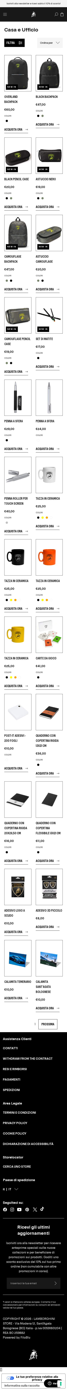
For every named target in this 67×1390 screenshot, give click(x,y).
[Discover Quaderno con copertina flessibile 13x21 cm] (49, 800)
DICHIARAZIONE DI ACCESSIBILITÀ (28, 1143)
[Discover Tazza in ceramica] (49, 475)
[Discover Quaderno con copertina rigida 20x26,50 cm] (17, 800)
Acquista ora (13, 129)
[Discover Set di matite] (49, 315)
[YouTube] (19, 1209)
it (4, 1189)
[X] (35, 1209)
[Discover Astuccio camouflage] (49, 233)
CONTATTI (10, 1048)
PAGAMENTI (11, 1079)
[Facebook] (5, 1209)
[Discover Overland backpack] (17, 73)
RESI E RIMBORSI (15, 1069)
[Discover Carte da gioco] (49, 635)
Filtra (10, 43)
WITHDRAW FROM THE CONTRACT (28, 1058)
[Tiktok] (43, 1209)
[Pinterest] (27, 1209)
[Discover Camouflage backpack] (17, 233)
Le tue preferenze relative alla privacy (37, 1378)
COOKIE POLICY (14, 1133)
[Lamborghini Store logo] (33, 14)
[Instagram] (12, 1209)
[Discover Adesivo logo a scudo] (17, 887)
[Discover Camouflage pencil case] (17, 315)
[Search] (56, 14)
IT (10, 1189)
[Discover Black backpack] (49, 73)
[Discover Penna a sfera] (17, 398)
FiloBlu (25, 1337)
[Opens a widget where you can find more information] (53, 1383)
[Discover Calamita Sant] (49, 958)
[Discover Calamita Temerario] (17, 958)
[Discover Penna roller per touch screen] (17, 475)
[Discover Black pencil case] (17, 156)
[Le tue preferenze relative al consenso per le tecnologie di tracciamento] (60, 1383)
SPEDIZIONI (11, 1090)
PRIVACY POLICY (15, 1123)
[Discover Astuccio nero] (49, 156)
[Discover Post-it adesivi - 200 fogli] (17, 712)
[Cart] (62, 14)
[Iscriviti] (55, 1283)
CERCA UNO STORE (17, 1166)
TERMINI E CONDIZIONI (19, 1112)
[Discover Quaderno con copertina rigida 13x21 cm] (49, 712)
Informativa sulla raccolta (21, 1385)
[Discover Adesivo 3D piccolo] (49, 887)
